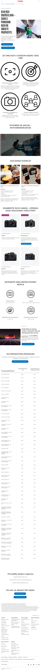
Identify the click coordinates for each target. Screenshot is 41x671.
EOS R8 (3, 235)
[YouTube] (38, 664)
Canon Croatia (4, 664)
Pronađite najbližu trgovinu (8, 47)
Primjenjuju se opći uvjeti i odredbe (20, 361)
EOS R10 (3, 268)
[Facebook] (28, 664)
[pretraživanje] (2, 1)
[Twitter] (36, 664)
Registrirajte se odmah (26, 243)
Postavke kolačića (4, 661)
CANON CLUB (24, 326)
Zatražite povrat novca (7, 44)
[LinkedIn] (33, 664)
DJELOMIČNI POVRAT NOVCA (6, 8)
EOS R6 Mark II (24, 235)
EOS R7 (22, 268)
